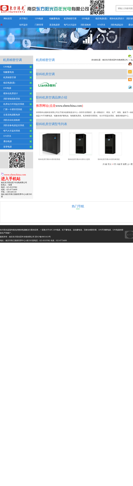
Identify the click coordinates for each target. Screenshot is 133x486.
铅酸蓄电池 (54, 18)
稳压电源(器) (101, 18)
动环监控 (23, 25)
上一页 (130, 164)
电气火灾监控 (70, 25)
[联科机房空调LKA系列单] (110, 155)
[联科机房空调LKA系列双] (50, 155)
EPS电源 (86, 18)
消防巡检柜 (86, 25)
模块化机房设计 (117, 18)
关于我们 (23, 18)
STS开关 (101, 25)
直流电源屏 (54, 25)
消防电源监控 (117, 25)
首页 (125, 164)
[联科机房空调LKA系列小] (80, 155)
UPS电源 (39, 18)
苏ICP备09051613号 (43, 237)
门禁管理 (39, 25)
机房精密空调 (70, 18)
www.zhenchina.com (15, 174)
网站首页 (8, 18)
